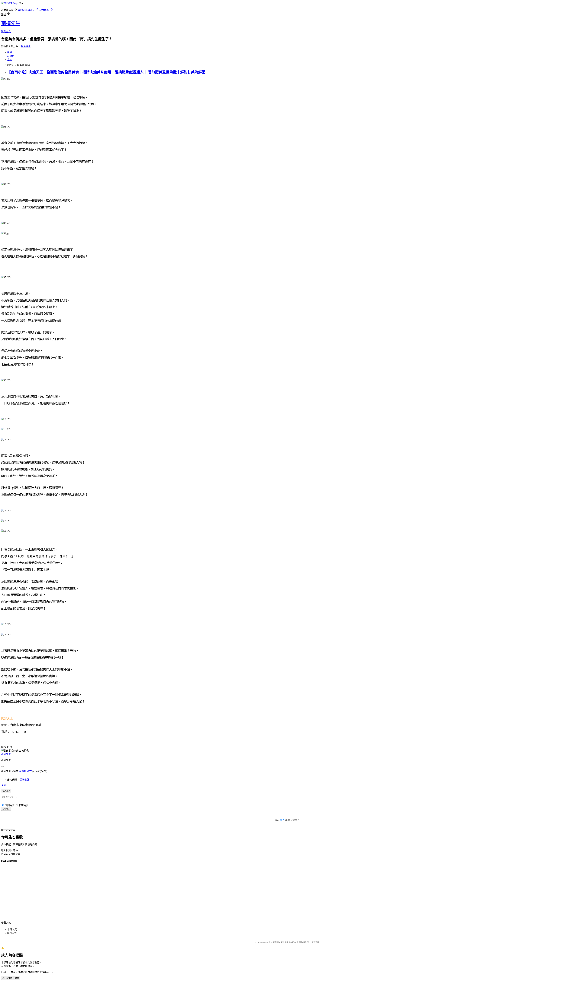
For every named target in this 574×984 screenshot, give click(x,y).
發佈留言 (6, 809)
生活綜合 (25, 46)
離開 (17, 978)
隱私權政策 (304, 942)
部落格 (10, 56)
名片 (9, 59)
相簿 (9, 52)
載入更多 (6, 791)
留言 (29, 771)
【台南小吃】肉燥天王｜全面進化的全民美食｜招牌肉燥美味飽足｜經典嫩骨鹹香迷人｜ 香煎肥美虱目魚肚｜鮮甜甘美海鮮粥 (106, 72)
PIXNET (264, 942)
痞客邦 (22, 771)
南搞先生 (10, 23)
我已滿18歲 (7, 978)
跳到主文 (6, 31)
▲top (4, 785)
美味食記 (24, 779)
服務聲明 (315, 942)
